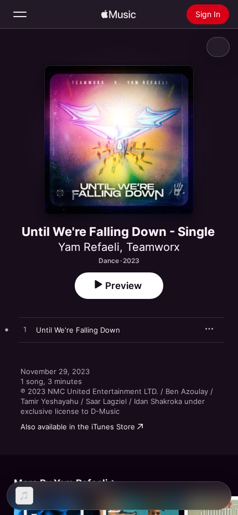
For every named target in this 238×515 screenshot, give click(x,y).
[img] (118, 14)
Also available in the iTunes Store (77, 426)
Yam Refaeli (89, 247)
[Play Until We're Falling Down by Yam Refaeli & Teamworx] (25, 330)
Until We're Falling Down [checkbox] (78, 329)
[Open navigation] (20, 14)
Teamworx (153, 247)
